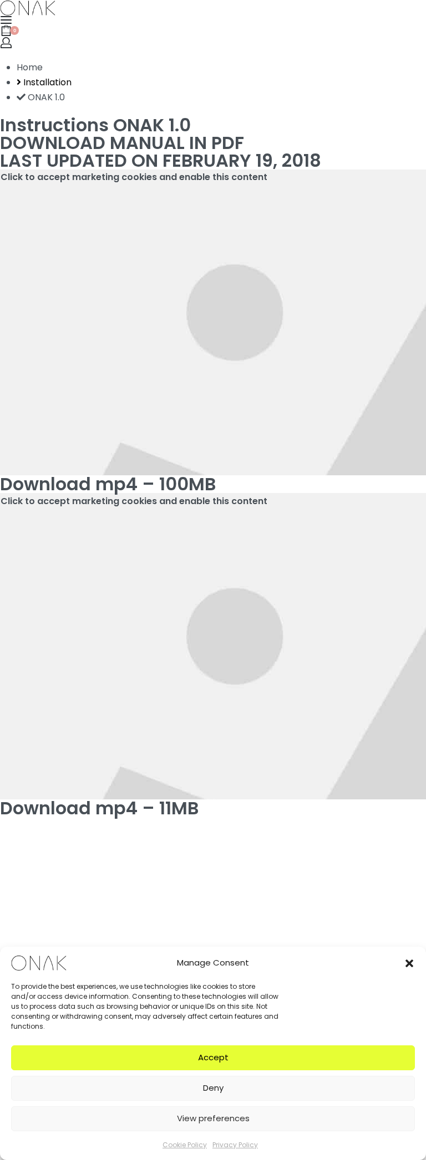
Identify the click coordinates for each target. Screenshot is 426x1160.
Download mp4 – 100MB (108, 483)
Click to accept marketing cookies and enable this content (134, 177)
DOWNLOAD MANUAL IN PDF (122, 142)
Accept (213, 1057)
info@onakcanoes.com (50, 944)
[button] (409, 962)
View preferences (213, 1118)
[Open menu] (6, 20)
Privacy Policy (235, 1144)
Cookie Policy (185, 1144)
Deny (213, 1088)
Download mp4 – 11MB (99, 807)
